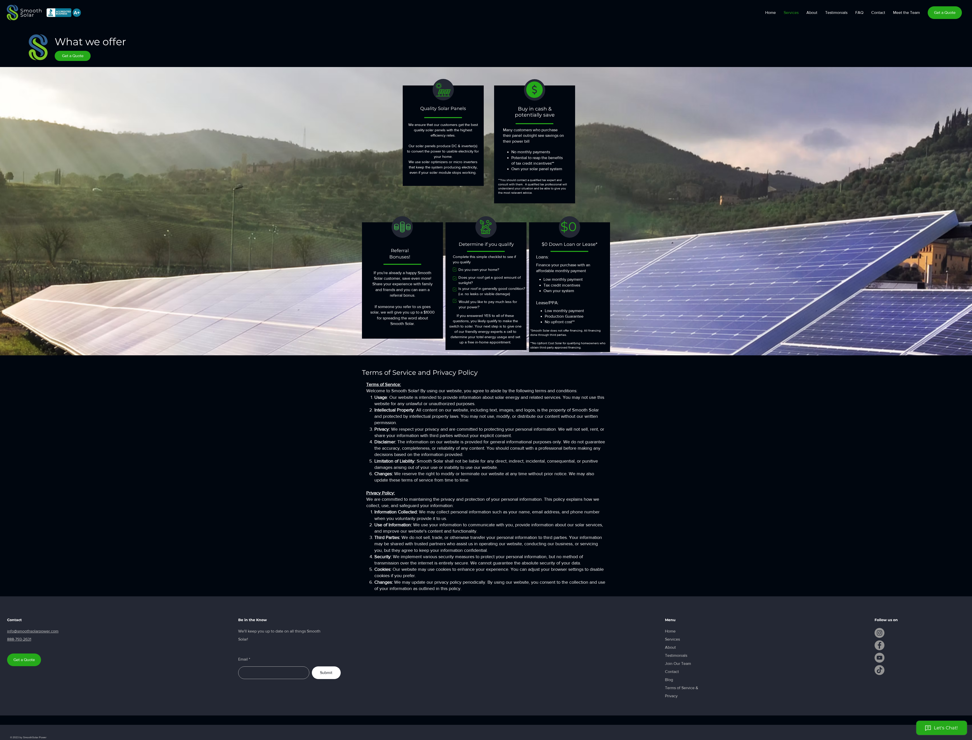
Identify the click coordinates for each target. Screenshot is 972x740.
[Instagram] (879, 633)
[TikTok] (879, 670)
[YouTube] (879, 658)
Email (243, 659)
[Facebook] (879, 645)
